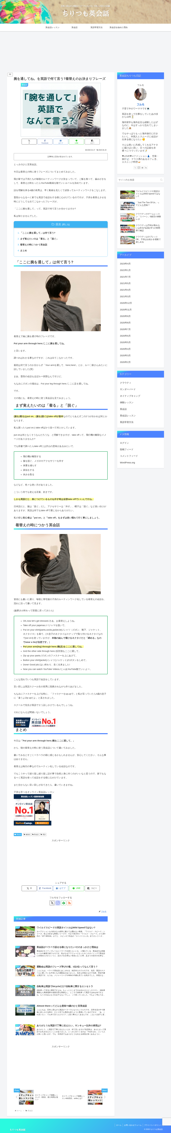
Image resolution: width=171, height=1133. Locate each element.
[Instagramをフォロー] (57, 902)
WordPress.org (127, 462)
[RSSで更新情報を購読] (69, 902)
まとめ (23, 250)
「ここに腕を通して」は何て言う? (37, 233)
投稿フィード (126, 449)
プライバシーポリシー (153, 1125)
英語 (44, 834)
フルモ (140, 104)
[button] (92, 141)
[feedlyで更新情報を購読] (63, 902)
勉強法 (28, 834)
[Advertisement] (85, 51)
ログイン (124, 443)
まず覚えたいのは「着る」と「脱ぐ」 (39, 238)
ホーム (118, 1125)
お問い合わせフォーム (133, 1125)
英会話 (19, 834)
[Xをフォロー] (52, 902)
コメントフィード (129, 456)
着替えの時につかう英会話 (33, 244)
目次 (58, 224)
